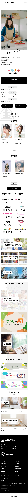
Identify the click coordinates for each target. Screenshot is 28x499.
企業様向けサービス (6, 473)
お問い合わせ (18, 468)
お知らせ (3, 471)
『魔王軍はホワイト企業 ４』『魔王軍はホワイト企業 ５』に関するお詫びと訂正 (13, 95)
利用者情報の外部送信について (8, 485)
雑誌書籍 (3, 463)
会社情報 (17, 463)
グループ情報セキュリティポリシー (9, 490)
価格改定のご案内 (5, 89)
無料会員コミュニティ (6, 468)
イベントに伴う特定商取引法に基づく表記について (13, 483)
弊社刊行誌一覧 (4, 466)
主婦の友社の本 (14, 188)
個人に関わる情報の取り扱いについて (10, 476)
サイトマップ (4, 488)
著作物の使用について (6, 480)
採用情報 (17, 466)
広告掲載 (17, 461)
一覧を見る (14, 150)
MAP (16, 448)
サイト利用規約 (4, 478)
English (16, 471)
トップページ (4, 461)
